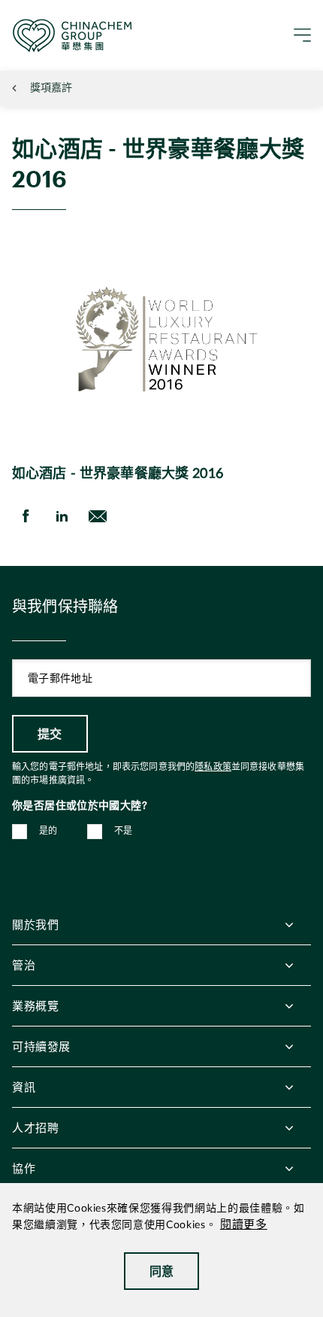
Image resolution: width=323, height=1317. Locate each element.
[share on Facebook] (25, 516)
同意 (161, 1271)
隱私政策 (213, 766)
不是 (123, 830)
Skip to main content (57, 12)
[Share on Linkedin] (61, 516)
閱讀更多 (243, 1224)
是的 (48, 830)
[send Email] (97, 516)
